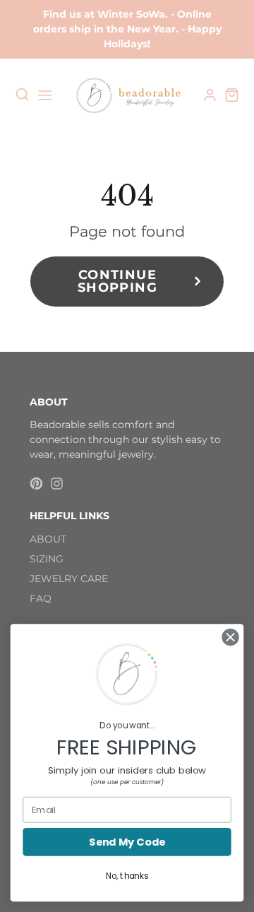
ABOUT (48, 539)
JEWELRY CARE (69, 578)
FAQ (41, 598)
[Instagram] (57, 483)
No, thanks (127, 876)
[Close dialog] (231, 637)
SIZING (47, 558)
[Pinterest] (36, 483)
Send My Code (126, 842)
